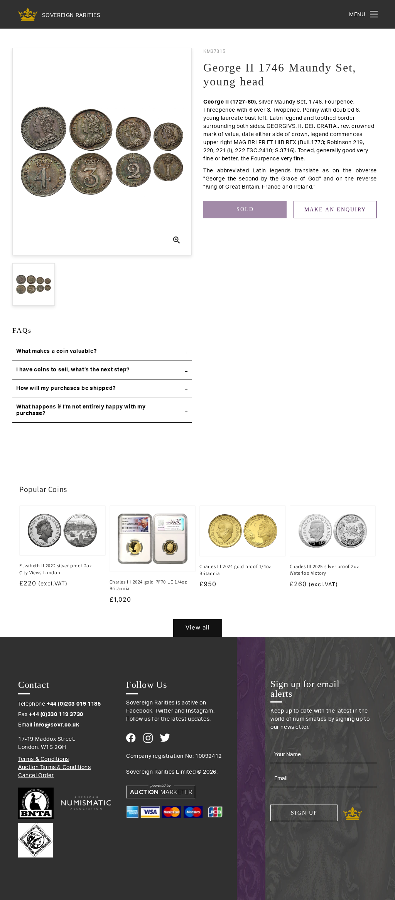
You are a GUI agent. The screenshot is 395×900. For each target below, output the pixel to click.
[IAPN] (35, 838)
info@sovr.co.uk (56, 725)
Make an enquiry (335, 210)
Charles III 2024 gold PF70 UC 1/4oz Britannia (148, 585)
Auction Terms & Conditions (54, 767)
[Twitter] (165, 737)
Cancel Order (36, 775)
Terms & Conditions (43, 759)
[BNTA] (38, 803)
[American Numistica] (86, 803)
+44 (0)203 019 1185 (74, 704)
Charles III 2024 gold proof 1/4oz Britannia (235, 570)
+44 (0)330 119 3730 (56, 714)
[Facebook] (131, 738)
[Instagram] (148, 738)
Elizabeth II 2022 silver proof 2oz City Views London (55, 569)
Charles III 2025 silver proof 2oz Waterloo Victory (324, 570)
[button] (102, 351)
